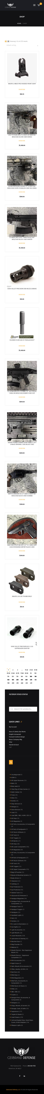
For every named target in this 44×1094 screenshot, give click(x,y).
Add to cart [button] (22, 68)
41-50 (8, 673)
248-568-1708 (31, 1066)
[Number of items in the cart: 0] (11, 762)
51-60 (13, 673)
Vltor (10, 742)
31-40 (35, 670)
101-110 (35, 673)
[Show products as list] (8, 41)
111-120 (8, 677)
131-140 (17, 677)
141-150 (22, 677)
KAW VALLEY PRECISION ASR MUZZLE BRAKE (22, 289)
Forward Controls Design (17, 737)
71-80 (22, 673)
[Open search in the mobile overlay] (23, 709)
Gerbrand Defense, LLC (13, 1090)
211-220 (22, 680)
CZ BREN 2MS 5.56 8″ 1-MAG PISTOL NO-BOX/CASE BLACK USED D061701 (22, 238)
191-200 (13, 680)
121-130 (13, 677)
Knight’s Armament (15, 734)
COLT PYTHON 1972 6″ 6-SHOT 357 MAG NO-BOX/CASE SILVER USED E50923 (22, 136)
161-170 (31, 677)
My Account (13, 727)
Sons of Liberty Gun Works (17, 732)
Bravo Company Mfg (15, 739)
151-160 (26, 677)
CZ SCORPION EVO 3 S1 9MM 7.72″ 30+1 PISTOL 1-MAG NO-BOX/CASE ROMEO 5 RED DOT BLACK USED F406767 (22, 393)
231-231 (31, 680)
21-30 (31, 670)
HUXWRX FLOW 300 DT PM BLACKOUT (22, 340)
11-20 (26, 670)
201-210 (17, 680)
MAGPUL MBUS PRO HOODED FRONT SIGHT (22, 84)
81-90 (26, 673)
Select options (22, 273)
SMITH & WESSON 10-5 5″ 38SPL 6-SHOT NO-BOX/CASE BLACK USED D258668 (22, 495)
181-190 (8, 680)
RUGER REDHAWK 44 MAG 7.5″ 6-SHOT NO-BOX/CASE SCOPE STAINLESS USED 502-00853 (22, 187)
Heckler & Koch (14, 745)
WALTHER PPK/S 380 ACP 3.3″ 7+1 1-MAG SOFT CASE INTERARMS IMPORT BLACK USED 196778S (22, 547)
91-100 (31, 673)
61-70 (17, 673)
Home (19, 24)
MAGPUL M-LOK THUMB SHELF (22, 596)
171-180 (36, 677)
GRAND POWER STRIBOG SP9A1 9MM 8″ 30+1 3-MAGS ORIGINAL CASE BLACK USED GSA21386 (22, 444)
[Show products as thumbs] (6, 41)
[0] (38, 6)
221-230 (26, 680)
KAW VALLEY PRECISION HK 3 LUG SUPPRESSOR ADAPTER (22, 647)
